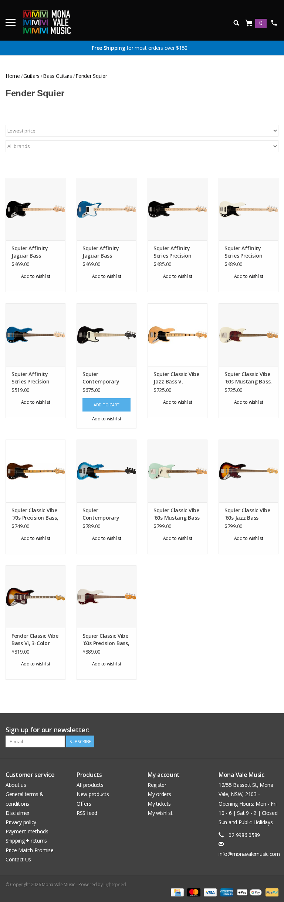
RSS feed (87, 812)
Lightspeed (115, 884)
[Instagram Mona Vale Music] (272, 730)
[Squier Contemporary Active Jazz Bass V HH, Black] (106, 334)
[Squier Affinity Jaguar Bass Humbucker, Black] (35, 209)
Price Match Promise (30, 850)
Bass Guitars (57, 75)
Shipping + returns (26, 840)
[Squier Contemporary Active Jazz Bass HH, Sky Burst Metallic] (106, 471)
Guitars (31, 75)
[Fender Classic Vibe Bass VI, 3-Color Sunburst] (35, 596)
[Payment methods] (176, 892)
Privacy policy (21, 822)
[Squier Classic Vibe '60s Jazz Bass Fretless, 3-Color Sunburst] (248, 471)
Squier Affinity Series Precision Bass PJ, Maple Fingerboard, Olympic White (243, 252)
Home (13, 75)
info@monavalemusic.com (249, 853)
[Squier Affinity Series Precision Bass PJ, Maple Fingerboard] (177, 209)
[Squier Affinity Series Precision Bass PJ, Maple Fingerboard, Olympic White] (248, 209)
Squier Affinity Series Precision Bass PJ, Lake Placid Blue (35, 378)
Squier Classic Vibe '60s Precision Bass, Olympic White (105, 639)
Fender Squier (91, 75)
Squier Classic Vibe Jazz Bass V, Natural (176, 378)
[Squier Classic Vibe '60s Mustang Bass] (177, 471)
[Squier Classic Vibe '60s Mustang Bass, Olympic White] (248, 334)
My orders (159, 794)
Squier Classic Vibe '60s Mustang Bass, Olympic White (248, 378)
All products (90, 784)
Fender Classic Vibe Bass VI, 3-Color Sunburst (34, 639)
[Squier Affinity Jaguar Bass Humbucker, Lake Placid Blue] (106, 209)
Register (157, 784)
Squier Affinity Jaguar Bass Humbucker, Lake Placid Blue (103, 252)
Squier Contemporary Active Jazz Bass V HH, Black (104, 378)
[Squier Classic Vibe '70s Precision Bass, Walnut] (35, 471)
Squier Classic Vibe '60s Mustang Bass (176, 514)
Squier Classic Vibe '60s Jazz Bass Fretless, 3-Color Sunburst (247, 514)
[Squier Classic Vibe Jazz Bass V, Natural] (177, 334)
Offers (84, 803)
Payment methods (27, 831)
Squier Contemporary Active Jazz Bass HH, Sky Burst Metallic (102, 514)
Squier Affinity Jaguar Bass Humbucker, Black (33, 252)
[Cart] (249, 23)
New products (93, 794)
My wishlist (160, 812)
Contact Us (18, 859)
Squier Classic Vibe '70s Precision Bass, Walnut (34, 514)
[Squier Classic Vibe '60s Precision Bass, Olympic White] (106, 596)
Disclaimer (18, 812)
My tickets (159, 803)
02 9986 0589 (273, 23)
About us (16, 784)
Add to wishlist (35, 276)
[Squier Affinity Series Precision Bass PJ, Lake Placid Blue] (35, 334)
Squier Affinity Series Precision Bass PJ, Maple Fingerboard (172, 252)
